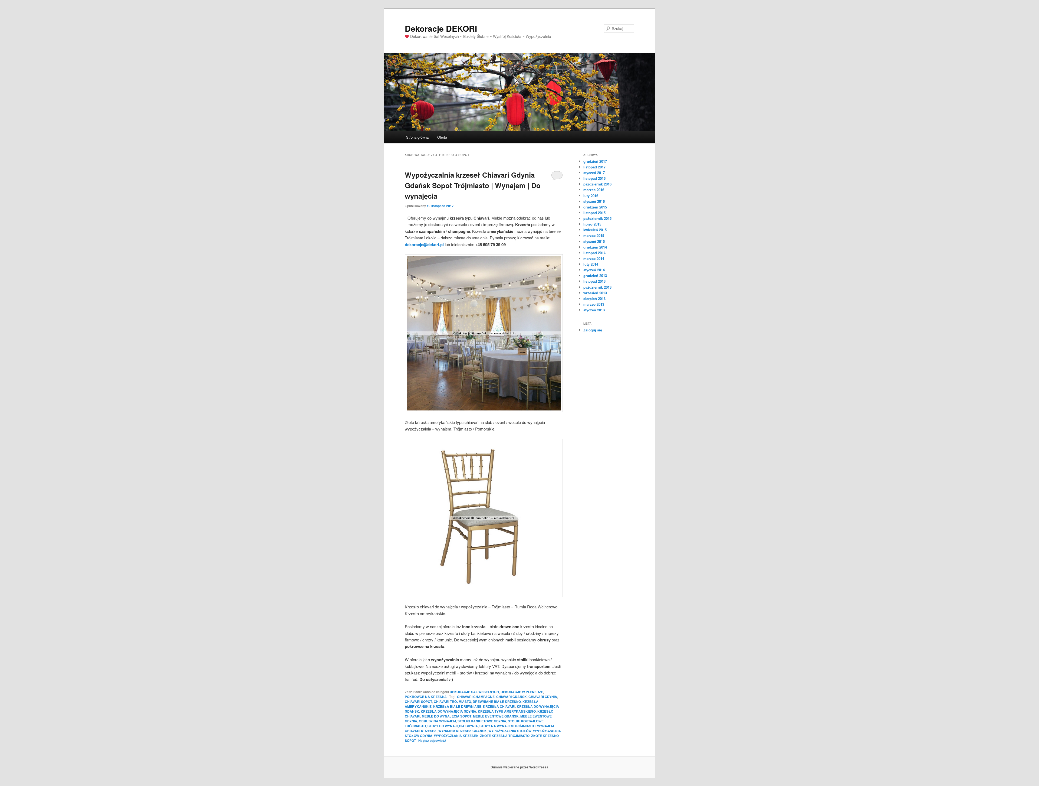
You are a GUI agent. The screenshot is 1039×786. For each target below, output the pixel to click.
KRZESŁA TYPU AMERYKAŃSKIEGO (507, 711)
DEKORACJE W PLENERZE (522, 691)
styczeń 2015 (594, 241)
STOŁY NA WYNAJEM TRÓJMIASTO (507, 725)
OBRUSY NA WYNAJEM (437, 721)
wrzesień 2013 (595, 292)
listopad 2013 (594, 281)
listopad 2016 (594, 178)
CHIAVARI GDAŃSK (511, 696)
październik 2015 (597, 218)
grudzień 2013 (595, 275)
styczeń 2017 (594, 172)
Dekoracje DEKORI (441, 28)
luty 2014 (590, 264)
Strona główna (417, 137)
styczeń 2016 (594, 201)
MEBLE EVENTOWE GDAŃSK (496, 716)
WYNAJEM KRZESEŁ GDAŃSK (462, 730)
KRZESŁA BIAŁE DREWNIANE (457, 706)
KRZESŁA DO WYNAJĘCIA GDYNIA (448, 711)
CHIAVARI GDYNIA (542, 696)
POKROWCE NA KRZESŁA (426, 696)
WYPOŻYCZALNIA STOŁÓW (509, 730)
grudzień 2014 (595, 247)
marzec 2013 (593, 304)
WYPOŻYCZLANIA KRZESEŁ (456, 735)
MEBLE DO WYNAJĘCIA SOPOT (446, 716)
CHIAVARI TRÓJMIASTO (452, 701)
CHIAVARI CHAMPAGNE (476, 696)
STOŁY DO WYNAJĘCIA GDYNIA (453, 725)
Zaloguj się (592, 329)
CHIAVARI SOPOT (418, 701)
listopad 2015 (594, 212)
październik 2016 (597, 184)
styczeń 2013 (594, 309)
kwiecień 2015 (595, 229)
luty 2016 (590, 195)
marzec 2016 (593, 189)
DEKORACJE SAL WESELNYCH (474, 691)
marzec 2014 (593, 258)
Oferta (442, 137)
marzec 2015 (593, 235)
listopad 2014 (594, 252)
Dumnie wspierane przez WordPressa (519, 767)
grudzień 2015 (595, 207)
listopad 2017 (594, 166)
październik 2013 (597, 287)
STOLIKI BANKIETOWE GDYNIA (482, 721)
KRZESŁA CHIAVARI (499, 706)
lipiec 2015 (592, 224)
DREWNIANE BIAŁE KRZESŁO (497, 701)
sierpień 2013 (594, 298)
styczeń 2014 (594, 269)
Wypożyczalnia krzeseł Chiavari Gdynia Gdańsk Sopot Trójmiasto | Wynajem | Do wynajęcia (473, 185)
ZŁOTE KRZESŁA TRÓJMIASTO (505, 735)
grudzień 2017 (595, 161)
